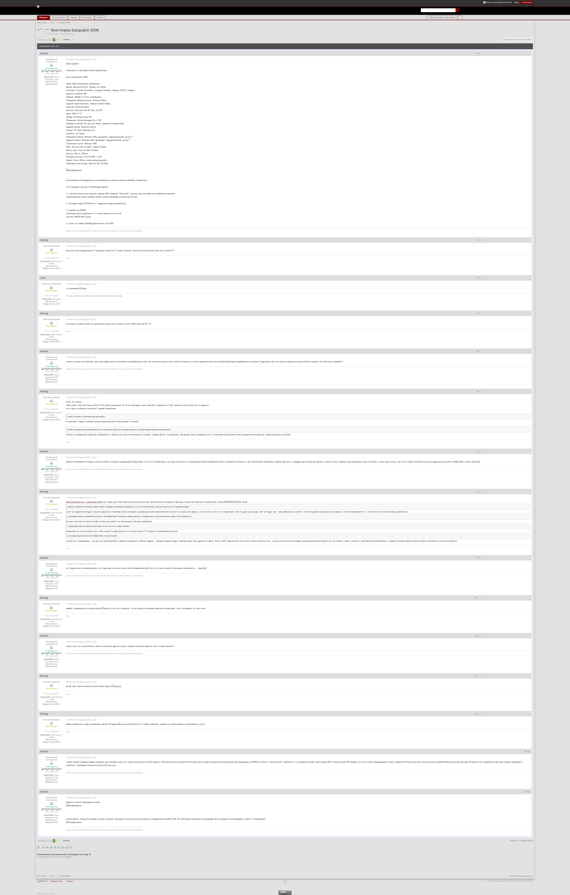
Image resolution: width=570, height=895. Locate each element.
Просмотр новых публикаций (442, 17)
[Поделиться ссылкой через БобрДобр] (59, 847)
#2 (478, 240)
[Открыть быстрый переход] (460, 17)
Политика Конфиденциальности (521, 876)
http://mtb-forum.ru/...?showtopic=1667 (84, 502)
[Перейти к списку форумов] (42, 6)
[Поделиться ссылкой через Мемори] (55, 847)
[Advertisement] (498, 12)
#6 (478, 391)
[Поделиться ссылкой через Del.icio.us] (47, 847)
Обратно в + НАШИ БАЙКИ (521, 841)
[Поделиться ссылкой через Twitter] (38, 847)
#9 (478, 558)
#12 (476, 676)
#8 (478, 492)
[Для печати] (67, 847)
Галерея (73, 17)
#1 (478, 53)
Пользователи (58, 17)
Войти (516, 2)
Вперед (66, 40)
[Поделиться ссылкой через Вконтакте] (51, 847)
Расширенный (461, 10)
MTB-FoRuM (41, 876)
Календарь (87, 17)
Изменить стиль (56, 881)
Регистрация (527, 2)
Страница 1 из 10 (45, 40)
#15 (526, 792)
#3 (478, 278)
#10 (476, 598)
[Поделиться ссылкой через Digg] (43, 847)
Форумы (43, 17)
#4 (478, 313)
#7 (478, 451)
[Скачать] (70, 847)
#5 (478, 351)
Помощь (70, 881)
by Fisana (50, 893)
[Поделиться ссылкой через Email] (63, 847)
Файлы (100, 17)
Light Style (41, 893)
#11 (477, 636)
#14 (526, 751)
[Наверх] (285, 882)
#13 (476, 714)
